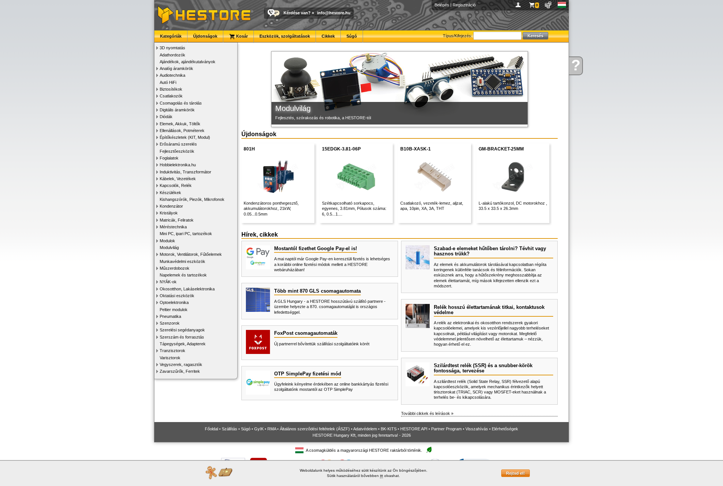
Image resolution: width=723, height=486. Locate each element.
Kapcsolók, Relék (176, 185)
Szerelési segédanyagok (182, 330)
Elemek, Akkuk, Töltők (180, 124)
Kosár (241, 36)
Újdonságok (205, 36)
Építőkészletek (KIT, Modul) (185, 137)
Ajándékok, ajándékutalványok (187, 61)
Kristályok (169, 213)
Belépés (442, 5)
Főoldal (211, 429)
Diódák (166, 116)
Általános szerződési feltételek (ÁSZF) (315, 429)
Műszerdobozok (174, 268)
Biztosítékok (171, 89)
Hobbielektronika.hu (178, 165)
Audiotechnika (172, 75)
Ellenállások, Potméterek (182, 130)
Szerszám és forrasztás (182, 337)
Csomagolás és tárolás (181, 103)
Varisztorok (170, 357)
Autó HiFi (168, 82)
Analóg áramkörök (176, 68)
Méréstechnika (173, 227)
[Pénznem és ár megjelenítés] (548, 5)
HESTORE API (413, 429)
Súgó (351, 36)
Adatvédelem (365, 429)
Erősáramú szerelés (178, 144)
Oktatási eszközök (177, 295)
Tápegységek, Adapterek (183, 344)
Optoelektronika (174, 302)
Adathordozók (172, 55)
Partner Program (446, 429)
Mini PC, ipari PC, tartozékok (186, 233)
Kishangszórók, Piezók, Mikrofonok (192, 199)
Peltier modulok (174, 309)
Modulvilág (169, 247)
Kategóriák (171, 36)
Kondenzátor (171, 206)
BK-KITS (389, 429)
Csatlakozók (171, 96)
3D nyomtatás (172, 48)
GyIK (259, 429)
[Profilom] (519, 5)
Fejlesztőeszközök (177, 151)
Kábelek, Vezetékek (178, 178)
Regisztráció (464, 5)
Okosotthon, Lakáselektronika (187, 289)
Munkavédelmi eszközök (182, 261)
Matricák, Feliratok (177, 220)
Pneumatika (170, 316)
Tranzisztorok (172, 350)
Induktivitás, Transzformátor (185, 172)
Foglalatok (169, 158)
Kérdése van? (297, 13)
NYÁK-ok (168, 281)
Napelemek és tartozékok (183, 275)
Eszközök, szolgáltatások (284, 36)
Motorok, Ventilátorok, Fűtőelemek (191, 254)
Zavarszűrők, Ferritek (180, 371)
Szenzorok (170, 323)
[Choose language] (562, 5)
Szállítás (229, 429)
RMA (271, 429)
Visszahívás (476, 429)
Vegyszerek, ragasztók (181, 364)
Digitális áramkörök (177, 110)
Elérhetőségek (505, 429)
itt (381, 476)
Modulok (167, 240)
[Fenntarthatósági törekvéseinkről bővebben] (429, 450)
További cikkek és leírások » (427, 413)
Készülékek (170, 192)
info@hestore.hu (334, 13)
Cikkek (328, 36)
